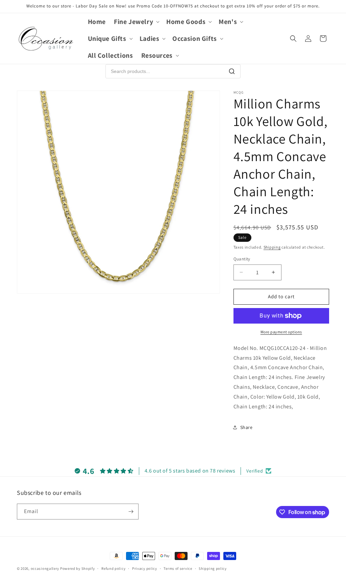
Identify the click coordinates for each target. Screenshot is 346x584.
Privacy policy (144, 568)
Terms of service (178, 568)
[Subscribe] (130, 511)
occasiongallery (45, 568)
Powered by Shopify (77, 568)
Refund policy (113, 568)
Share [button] (246, 427)
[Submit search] (231, 71)
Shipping (272, 247)
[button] (136, 21)
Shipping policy (213, 568)
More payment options (281, 331)
